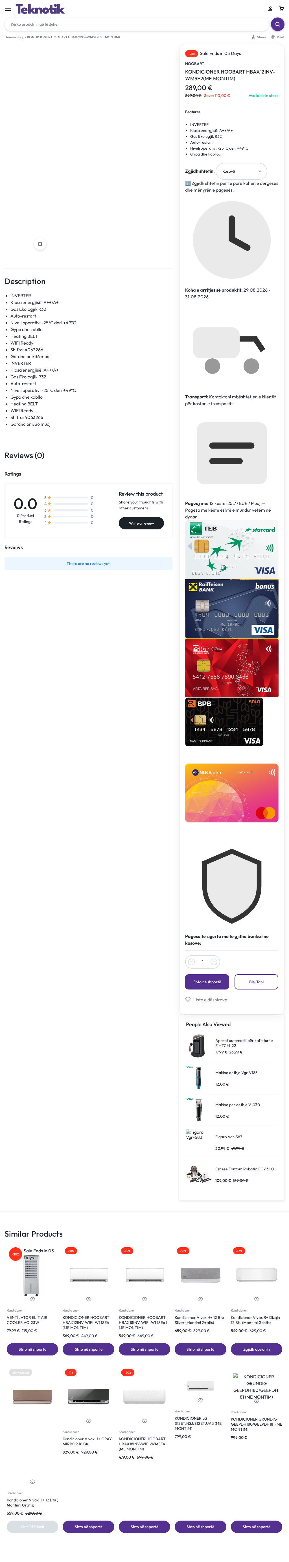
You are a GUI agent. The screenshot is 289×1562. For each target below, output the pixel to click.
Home (9, 37)
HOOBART (194, 63)
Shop (20, 37)
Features (192, 111)
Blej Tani (256, 981)
